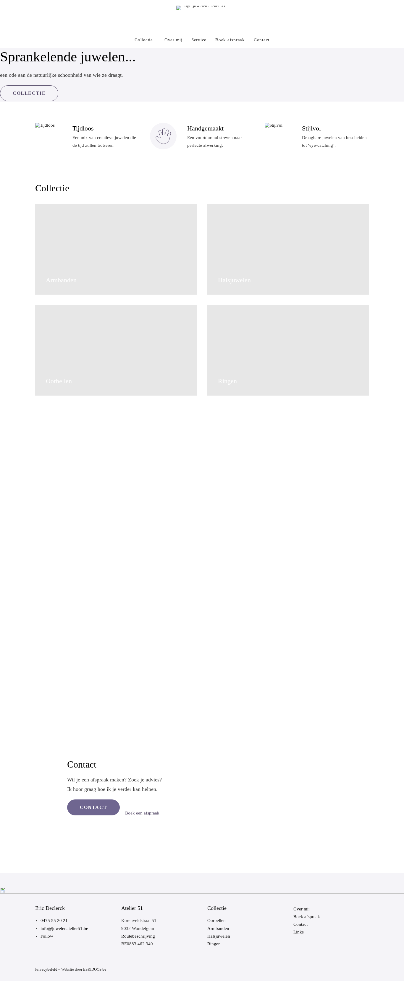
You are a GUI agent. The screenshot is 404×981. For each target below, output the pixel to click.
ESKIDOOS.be (94, 969)
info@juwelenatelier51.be (64, 928)
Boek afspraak (230, 39)
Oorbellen (216, 920)
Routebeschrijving (138, 936)
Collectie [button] (29, 93)
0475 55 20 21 (54, 920)
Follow (47, 936)
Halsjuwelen (218, 936)
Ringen (214, 943)
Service (198, 39)
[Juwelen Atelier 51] (202, 16)
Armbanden (218, 928)
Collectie (144, 39)
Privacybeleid (46, 969)
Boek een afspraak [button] (142, 813)
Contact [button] (93, 807)
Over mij (173, 39)
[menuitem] (147, 40)
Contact (261, 39)
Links (298, 932)
